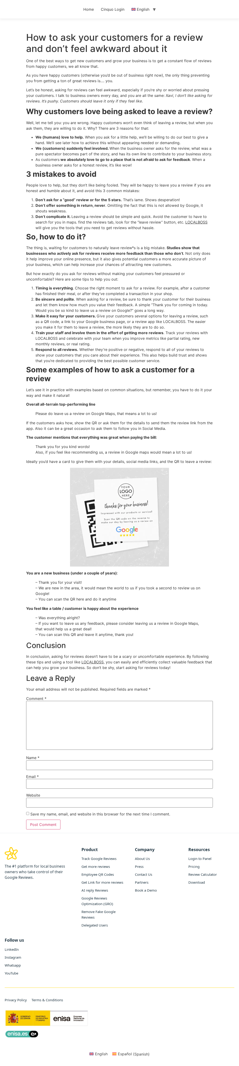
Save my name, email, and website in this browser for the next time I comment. (100, 814)
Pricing (194, 866)
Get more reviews (95, 866)
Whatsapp (13, 965)
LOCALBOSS (196, 222)
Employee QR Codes (97, 874)
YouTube (11, 973)
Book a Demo (146, 890)
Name (32, 758)
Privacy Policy (16, 1000)
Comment (36, 698)
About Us (142, 858)
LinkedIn (12, 949)
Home (88, 9)
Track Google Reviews (98, 858)
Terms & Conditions (47, 1000)
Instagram (13, 957)
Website (33, 795)
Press (139, 866)
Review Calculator (202, 874)
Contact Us (143, 874)
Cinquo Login (112, 9)
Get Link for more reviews (102, 882)
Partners (141, 882)
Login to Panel (199, 858)
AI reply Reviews (94, 890)
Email (32, 776)
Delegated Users (94, 925)
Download (196, 882)
